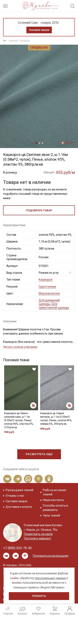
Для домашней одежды (49, 302)
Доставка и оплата (19, 506)
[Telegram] (17, 479)
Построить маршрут (37, 538)
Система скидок (16, 501)
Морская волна (49, 293)
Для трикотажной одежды (54, 305)
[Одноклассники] (49, 479)
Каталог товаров (19, 40)
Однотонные (47, 286)
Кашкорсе (45, 279)
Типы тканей (51, 515)
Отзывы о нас (15, 495)
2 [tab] (39, 143)
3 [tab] (42, 143)
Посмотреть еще (39, 454)
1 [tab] (36, 143)
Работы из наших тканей (54, 492)
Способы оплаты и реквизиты (55, 508)
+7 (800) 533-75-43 (17, 548)
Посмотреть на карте (38, 534)
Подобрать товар (39, 210)
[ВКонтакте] (7, 479)
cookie (14, 578)
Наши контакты (53, 500)
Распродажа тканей (19, 490)
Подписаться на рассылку (50, 555)
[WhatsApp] (28, 479)
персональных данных (50, 578)
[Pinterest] (38, 479)
